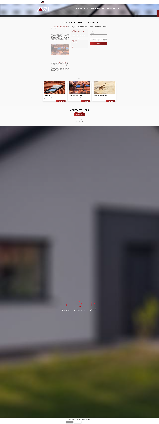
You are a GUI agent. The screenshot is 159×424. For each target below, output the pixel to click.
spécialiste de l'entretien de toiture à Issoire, (60, 26)
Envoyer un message (79, 114)
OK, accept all (70, 422)
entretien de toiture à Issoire (57, 57)
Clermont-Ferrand (74, 40)
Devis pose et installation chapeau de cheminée (78, 35)
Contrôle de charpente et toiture (76, 32)
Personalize (85, 422)
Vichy (72, 47)
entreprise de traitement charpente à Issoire (59, 62)
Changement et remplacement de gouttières (78, 31)
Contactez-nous (121, 16)
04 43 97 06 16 (36, 16)
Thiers (72, 46)
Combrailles (73, 41)
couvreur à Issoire (57, 67)
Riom (72, 45)
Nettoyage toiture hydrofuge (75, 95)
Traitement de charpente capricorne (101, 95)
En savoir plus (61, 101)
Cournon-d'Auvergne (74, 42)
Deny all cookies (77, 422)
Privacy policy (91, 422)
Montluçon (73, 44)
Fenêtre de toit (47, 95)
